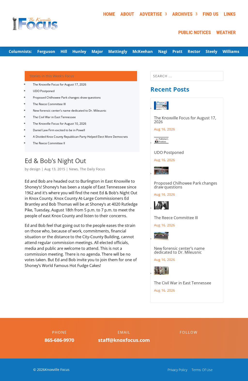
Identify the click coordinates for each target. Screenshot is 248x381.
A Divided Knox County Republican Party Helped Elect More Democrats (80, 137)
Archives (182, 14)
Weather (226, 32)
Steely (211, 52)
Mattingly (117, 52)
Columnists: (20, 52)
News (73, 169)
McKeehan (142, 52)
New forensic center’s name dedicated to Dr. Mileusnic (69, 110)
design (35, 169)
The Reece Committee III (49, 104)
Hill (64, 52)
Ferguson (46, 52)
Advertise (151, 14)
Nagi (162, 52)
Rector (194, 52)
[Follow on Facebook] (184, 341)
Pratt (177, 52)
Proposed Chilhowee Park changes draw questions (67, 97)
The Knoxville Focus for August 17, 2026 (59, 84)
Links (230, 14)
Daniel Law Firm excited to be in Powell (59, 130)
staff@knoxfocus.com (124, 340)
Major (97, 52)
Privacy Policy (177, 369)
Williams (231, 52)
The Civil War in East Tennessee (54, 117)
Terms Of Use (202, 369)
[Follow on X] (193, 341)
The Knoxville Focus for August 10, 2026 (59, 124)
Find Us (210, 14)
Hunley (79, 52)
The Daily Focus (92, 169)
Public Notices (194, 32)
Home (109, 14)
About (127, 14)
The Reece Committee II (49, 143)
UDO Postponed (43, 91)
